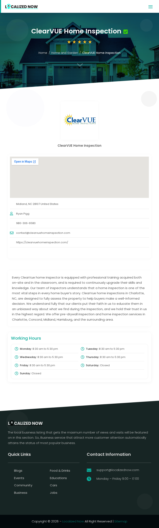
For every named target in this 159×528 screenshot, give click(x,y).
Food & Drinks (60, 470)
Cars (53, 485)
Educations (58, 478)
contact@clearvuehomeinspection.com (43, 233)
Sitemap (120, 521)
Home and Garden (64, 53)
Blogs (18, 470)
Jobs (53, 492)
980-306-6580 (26, 223)
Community (23, 485)
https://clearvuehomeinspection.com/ (42, 242)
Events (19, 478)
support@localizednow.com (117, 470)
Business (20, 492)
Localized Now (73, 521)
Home (43, 53)
